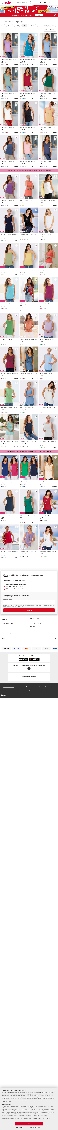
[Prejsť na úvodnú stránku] (8, 2)
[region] (29, 1109)
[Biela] (5, 64)
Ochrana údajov (37, 686)
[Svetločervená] (20, 205)
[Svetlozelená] (42, 205)
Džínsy (9, 25)
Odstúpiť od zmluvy (8, 686)
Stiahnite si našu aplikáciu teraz (29, 656)
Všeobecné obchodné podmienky (24, 686)
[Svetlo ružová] (2, 64)
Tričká (17, 25)
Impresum (52, 686)
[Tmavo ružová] (40, 308)
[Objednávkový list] (45, 2)
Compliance (30, 690)
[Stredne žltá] (23, 205)
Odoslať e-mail (10, 624)
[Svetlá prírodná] (40, 205)
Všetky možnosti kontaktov (12, 628)
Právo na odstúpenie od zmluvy (18, 690)
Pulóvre (32, 25)
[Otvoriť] (55, 15)
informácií (50, 1098)
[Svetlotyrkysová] (1, 98)
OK (29, 1123)
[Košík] (55, 2)
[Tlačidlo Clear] (29, 2)
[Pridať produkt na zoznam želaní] (16, 35)
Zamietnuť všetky (19, 1127)
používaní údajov (43, 1092)
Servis (4, 638)
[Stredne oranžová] (20, 344)
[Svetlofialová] (1, 64)
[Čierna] (20, 132)
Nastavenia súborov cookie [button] (41, 690)
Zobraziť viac (20, 606)
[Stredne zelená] (40, 98)
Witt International (7, 634)
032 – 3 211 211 (36, 626)
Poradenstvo (6, 643)
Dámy (6, 21)
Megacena (11, 21)
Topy (24, 25)
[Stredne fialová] (1, 205)
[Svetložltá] (40, 132)
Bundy (53, 25)
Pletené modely (42, 25)
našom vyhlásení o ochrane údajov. (41, 1118)
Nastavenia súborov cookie (36, 1127)
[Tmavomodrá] (1, 166)
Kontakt (4, 619)
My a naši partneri (6, 1092)
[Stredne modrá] (22, 205)
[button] (2, 2)
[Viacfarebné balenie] (40, 344)
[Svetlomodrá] (40, 64)
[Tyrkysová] (3, 64)
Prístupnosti (45, 686)
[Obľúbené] (50, 2)
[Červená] (6, 64)
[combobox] (24, 2)
